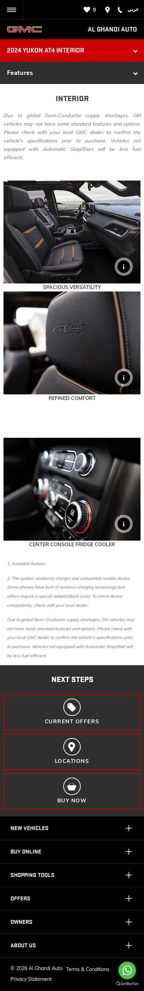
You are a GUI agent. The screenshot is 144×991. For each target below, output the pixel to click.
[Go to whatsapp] (127, 970)
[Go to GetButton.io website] (127, 984)
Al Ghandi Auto (112, 29)
